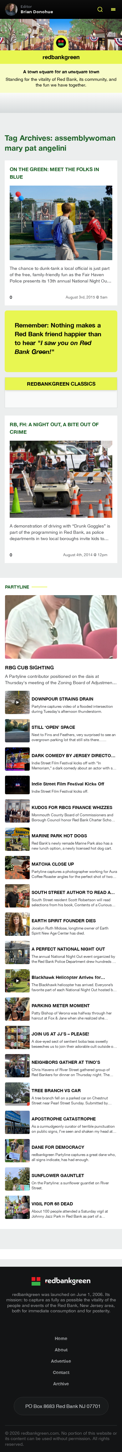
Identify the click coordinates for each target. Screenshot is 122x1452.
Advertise (61, 1361)
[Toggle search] (100, 9)
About (61, 1349)
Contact (61, 1372)
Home (61, 1338)
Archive (61, 1383)
